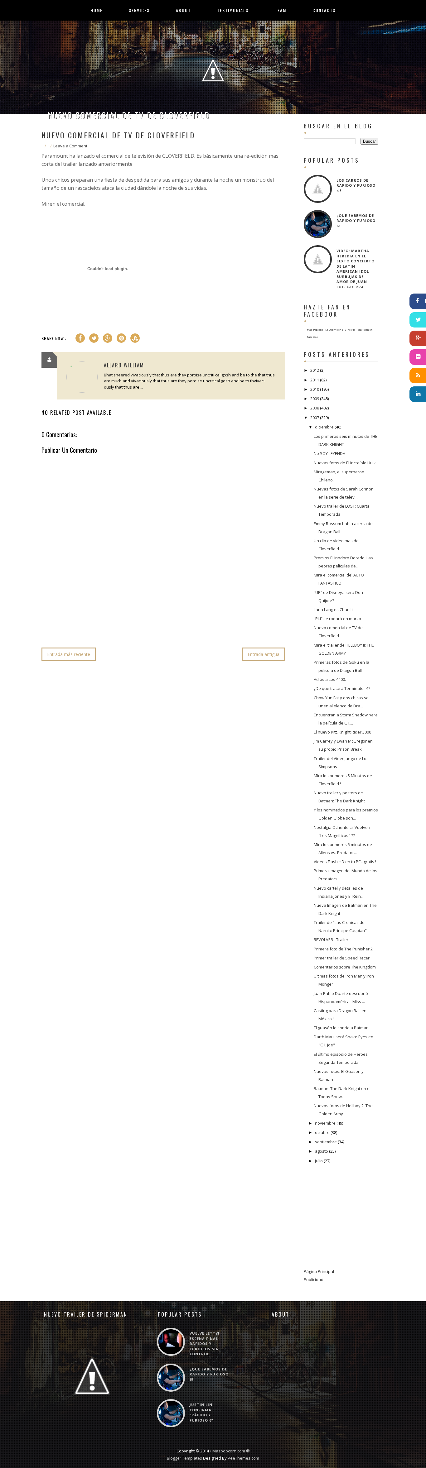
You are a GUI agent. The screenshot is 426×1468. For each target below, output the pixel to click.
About (183, 10)
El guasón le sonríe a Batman (341, 1027)
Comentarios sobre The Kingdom (345, 967)
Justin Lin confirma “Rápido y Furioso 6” (201, 1412)
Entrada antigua (263, 654)
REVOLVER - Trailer (331, 939)
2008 (314, 408)
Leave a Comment (70, 146)
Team (280, 10)
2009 (314, 398)
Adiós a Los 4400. (330, 679)
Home (96, 10)
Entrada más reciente (68, 654)
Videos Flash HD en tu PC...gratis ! (345, 861)
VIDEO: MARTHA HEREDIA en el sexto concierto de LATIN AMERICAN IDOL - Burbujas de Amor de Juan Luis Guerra (355, 268)
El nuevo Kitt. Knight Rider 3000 (342, 732)
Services (139, 10)
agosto (321, 1151)
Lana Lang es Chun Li (333, 609)
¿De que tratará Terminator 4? (342, 688)
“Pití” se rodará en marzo (337, 618)
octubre (322, 1132)
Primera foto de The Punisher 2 (343, 949)
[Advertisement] (155, 624)
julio (319, 1161)
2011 (314, 380)
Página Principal (319, 1271)
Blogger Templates (184, 1458)
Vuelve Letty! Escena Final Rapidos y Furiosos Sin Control (204, 1343)
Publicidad (313, 1279)
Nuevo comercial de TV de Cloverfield (129, 115)
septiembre (326, 1142)
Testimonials (233, 10)
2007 (314, 417)
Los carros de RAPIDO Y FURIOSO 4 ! (355, 185)
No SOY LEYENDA (329, 453)
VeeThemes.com (243, 1458)
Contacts (324, 10)
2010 (314, 389)
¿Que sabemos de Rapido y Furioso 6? (355, 220)
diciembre (324, 427)
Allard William (124, 365)
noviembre (325, 1123)
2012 (314, 370)
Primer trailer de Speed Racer (342, 958)
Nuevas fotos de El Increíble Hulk (345, 463)
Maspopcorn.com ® (231, 1451)
